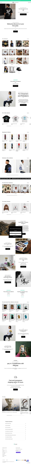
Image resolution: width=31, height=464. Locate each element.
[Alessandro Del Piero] (26, 61)
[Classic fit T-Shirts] (19, 43)
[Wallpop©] (12, 52)
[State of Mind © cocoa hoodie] (6, 207)
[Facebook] (13, 236)
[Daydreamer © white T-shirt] (15, 119)
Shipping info (15, 389)
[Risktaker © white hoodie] (15, 207)
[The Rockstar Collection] (5, 69)
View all (28, 132)
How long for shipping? (7, 425)
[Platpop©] (5, 43)
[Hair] (19, 69)
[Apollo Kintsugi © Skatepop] (26, 146)
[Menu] (1, 2)
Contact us (23, 336)
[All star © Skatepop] (26, 137)
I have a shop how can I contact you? (9, 431)
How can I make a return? (8, 427)
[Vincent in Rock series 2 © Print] (12, 316)
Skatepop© (24, 193)
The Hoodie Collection (6, 201)
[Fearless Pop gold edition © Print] (19, 316)
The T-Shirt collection (6, 112)
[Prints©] (26, 43)
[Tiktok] (17, 236)
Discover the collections (23, 14)
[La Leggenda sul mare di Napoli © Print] (26, 307)
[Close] (21, 227)
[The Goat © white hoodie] (24, 207)
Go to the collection (23, 266)
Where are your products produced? (9, 429)
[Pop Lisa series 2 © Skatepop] (19, 137)
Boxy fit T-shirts (12, 47)
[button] (3, 118)
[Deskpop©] (26, 52)
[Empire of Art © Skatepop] (5, 137)
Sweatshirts (5, 64)
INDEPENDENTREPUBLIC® (6, 461)
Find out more (8, 295)
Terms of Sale (3, 453)
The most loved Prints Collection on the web (10, 302)
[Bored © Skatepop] (5, 146)
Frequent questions (4, 455)
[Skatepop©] (5, 52)
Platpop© (5, 47)
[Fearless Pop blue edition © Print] (26, 316)
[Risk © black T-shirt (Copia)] (6, 119)
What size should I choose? (8, 423)
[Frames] (12, 69)
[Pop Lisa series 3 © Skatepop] (12, 146)
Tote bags (12, 64)
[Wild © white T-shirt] (24, 119)
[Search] (28, 2)
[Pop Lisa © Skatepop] (12, 137)
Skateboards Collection (6, 132)
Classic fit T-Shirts (19, 47)
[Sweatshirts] (5, 61)
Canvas (19, 64)
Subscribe (15, 234)
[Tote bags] (12, 61)
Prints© (26, 47)
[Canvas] (19, 61)
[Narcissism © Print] (5, 316)
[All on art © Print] (19, 307)
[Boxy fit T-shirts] (12, 43)
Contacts (3, 456)
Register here (15, 31)
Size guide (3, 454)
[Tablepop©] (19, 52)
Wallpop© (15, 193)
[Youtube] (17, 450)
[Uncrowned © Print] (5, 307)
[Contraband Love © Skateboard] (19, 146)
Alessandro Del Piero (26, 64)
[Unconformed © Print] (12, 307)
